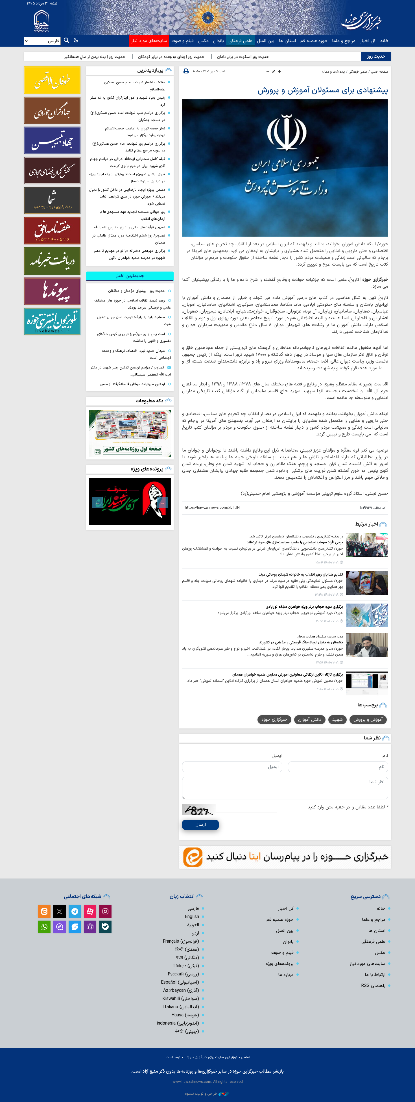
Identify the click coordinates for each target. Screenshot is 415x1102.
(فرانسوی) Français (181, 941)
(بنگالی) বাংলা (187, 958)
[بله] (105, 927)
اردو (195, 933)
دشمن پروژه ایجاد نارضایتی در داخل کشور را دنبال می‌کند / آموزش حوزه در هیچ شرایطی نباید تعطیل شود (127, 196)
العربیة (193, 925)
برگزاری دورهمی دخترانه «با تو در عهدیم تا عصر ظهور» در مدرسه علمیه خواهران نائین (129, 254)
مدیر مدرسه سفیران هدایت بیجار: (320, 636)
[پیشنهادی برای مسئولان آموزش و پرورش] (285, 168)
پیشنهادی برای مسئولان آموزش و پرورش (323, 90)
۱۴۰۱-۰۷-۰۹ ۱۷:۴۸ (326, 595)
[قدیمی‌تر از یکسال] (367, 545)
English (192, 917)
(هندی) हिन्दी (187, 949)
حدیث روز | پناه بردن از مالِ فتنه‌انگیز (125, 57)
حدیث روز (376, 56)
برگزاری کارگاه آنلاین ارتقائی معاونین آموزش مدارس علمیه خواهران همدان (287, 674)
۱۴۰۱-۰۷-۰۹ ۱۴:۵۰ (326, 689)
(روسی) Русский (183, 974)
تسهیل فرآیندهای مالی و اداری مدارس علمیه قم (129, 227)
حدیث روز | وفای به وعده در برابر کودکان (202, 57)
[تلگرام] (75, 911)
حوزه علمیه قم (313, 41)
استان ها (287, 41)
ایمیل (277, 755)
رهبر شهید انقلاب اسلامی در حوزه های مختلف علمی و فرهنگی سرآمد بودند (132, 304)
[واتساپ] (44, 927)
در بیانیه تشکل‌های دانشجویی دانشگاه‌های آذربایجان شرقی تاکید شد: (296, 536)
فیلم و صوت (182, 41)
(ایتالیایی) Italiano (181, 1007)
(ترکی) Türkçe (185, 966)
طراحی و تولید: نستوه (201, 1093)
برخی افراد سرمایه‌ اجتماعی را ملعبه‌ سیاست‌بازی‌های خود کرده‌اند (295, 542)
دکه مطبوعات (149, 401)
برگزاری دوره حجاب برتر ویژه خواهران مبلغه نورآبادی (304, 606)
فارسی (193, 908)
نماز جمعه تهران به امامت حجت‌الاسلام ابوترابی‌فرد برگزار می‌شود (135, 132)
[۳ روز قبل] (130, 433)
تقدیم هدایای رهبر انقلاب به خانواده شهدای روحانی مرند (301, 574)
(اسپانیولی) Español (180, 982)
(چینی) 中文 (187, 1031)
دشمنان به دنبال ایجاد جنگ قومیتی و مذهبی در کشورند (301, 642)
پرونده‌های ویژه (147, 469)
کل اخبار (368, 41)
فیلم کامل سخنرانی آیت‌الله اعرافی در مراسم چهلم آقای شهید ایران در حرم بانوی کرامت (127, 162)
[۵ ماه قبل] (130, 501)
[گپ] (59, 927)
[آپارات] (90, 911)
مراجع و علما (343, 41)
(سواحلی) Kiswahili (180, 998)
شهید (337, 719)
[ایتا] (44, 911)
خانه (384, 41)
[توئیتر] (59, 911)
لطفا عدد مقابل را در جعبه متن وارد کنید (348, 807)
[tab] (130, 276)
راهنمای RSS (373, 985)
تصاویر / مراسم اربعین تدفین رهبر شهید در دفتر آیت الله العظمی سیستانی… (131, 371)
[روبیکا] (90, 927)
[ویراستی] (75, 927)
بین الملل (265, 41)
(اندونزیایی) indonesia (178, 1023)
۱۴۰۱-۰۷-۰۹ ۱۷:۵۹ (327, 662)
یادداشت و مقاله (333, 71)
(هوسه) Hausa (185, 1015)
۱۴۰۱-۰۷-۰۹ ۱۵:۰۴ (326, 562)
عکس (203, 41)
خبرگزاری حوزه (274, 719)
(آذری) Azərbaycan (181, 990)
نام (385, 755)
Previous (162, 502)
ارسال (200, 824)
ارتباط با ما (375, 974)
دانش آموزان (310, 719)
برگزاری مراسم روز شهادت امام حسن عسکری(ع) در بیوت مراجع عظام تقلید (128, 147)
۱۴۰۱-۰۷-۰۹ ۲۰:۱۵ (327, 621)
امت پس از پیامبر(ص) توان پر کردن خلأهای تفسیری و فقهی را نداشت (134, 337)
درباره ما (286, 974)
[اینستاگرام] (105, 911)
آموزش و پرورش (368, 719)
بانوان (218, 41)
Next (97, 502)
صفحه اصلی (379, 71)
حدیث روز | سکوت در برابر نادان (274, 57)
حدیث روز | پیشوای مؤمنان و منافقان (136, 291)
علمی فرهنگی (240, 41)
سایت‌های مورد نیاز (149, 41)
